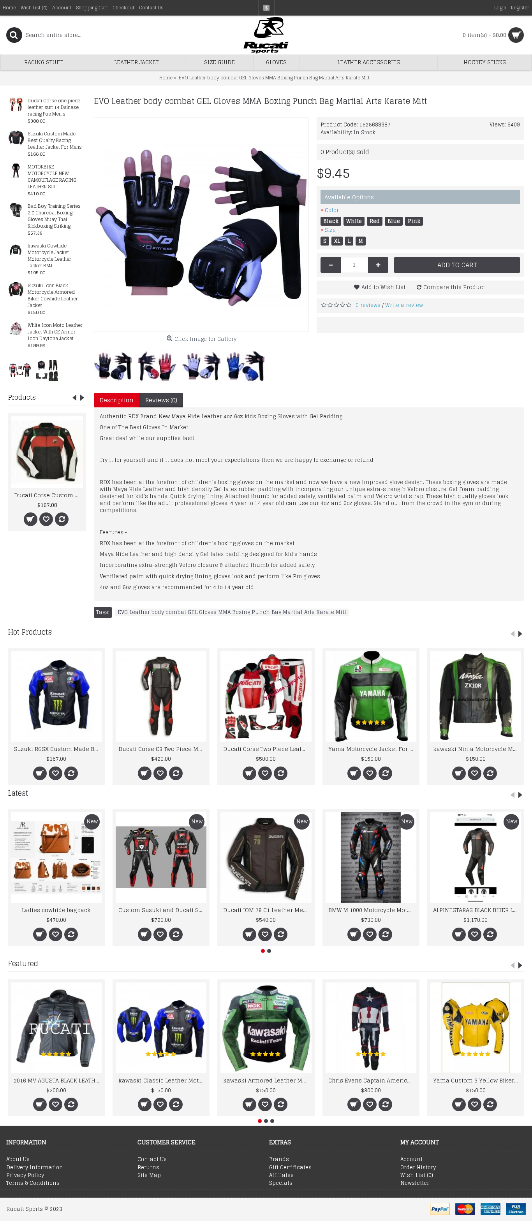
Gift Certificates (290, 1167)
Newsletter (414, 1183)
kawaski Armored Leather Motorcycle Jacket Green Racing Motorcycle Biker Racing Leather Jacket (267, 1080)
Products (22, 397)
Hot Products (30, 632)
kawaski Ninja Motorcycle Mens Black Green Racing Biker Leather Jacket (477, 749)
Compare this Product (454, 287)
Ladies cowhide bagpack (56, 910)
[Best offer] (20, 370)
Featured (23, 963)
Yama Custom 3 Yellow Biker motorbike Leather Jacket (477, 1080)
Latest (18, 793)
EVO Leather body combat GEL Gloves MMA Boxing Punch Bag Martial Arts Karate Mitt (232, 612)
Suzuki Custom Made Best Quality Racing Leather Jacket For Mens (55, 140)
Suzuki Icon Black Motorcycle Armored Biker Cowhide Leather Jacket (53, 295)
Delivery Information (34, 1167)
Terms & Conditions (33, 1183)
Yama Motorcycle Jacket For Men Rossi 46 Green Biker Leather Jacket (372, 749)
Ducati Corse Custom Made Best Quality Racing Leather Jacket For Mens (48, 495)
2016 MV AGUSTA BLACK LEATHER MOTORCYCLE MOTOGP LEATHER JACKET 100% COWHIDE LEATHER (58, 1080)
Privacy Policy (25, 1175)
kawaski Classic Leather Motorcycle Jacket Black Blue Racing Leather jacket (162, 1080)
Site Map (149, 1175)
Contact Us (152, 1159)
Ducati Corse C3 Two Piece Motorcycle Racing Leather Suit (162, 749)
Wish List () (416, 1175)
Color (332, 210)
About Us (18, 1159)
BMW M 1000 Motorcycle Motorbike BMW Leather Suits (372, 910)
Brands (279, 1159)
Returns (148, 1167)
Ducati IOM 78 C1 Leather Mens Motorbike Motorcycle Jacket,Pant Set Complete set (267, 910)
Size (330, 230)
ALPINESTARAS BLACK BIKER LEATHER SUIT (477, 910)
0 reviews (368, 305)
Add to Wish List (383, 287)
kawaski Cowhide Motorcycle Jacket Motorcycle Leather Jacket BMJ (49, 256)
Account (411, 1159)
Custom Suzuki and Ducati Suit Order (162, 910)
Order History (418, 1167)
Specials (280, 1183)
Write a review (404, 305)
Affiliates (281, 1175)
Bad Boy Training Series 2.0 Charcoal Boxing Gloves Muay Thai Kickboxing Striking (54, 216)
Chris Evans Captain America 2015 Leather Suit (372, 1080)
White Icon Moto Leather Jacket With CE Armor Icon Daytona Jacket (55, 332)
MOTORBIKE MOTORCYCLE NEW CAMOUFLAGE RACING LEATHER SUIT (52, 177)
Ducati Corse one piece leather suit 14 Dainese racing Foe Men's (54, 107)
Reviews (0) (161, 400)
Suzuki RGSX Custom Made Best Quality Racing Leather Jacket (58, 749)
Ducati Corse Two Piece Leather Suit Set (267, 749)
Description (117, 400)
